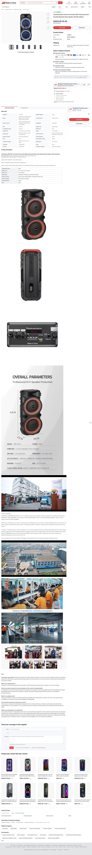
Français (28, 846)
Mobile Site (75, 845)
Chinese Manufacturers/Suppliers (30, 845)
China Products (19, 845)
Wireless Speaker (23, 828)
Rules (90, 7)
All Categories (6, 7)
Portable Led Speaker (47, 828)
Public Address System (6, 815)
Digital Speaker (14, 828)
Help (67, 7)
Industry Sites (54, 845)
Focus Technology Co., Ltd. (37, 849)
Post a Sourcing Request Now (39, 747)
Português (23, 846)
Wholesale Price (48, 845)
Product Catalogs (20, 813)
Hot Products (13, 845)
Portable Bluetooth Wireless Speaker (73, 835)
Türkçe (72, 846)
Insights (80, 845)
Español (18, 846)
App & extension (74, 7)
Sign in (89, 3)
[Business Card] (88, 114)
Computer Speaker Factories (8, 835)
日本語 (61, 846)
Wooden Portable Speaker (60, 828)
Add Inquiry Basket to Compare (26, 52)
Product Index (69, 845)
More (2, 840)
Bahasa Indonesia (83, 846)
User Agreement (53, 849)
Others (69, 815)
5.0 (74, 110)
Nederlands (48, 846)
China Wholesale (40, 845)
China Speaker (43, 835)
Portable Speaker (26, 9)
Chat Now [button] (82, 27)
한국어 (57, 846)
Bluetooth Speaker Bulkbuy (53, 838)
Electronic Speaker (21, 835)
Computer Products (8, 9)
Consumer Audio (49, 815)
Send (12, 747)
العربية (53, 846)
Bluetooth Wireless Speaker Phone (56, 835)
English (14, 846)
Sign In (55, 101)
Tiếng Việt (77, 846)
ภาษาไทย (68, 846)
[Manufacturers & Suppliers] (8, 2)
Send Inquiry (62, 27)
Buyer (60, 7)
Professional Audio (28, 815)
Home (2, 9)
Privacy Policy (66, 849)
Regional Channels (62, 845)
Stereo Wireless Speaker (40, 838)
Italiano (39, 846)
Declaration (60, 849)
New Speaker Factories (32, 835)
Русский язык (34, 846)
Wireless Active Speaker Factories (9, 838)
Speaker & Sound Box (17, 9)
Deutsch (43, 846)
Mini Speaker (5, 828)
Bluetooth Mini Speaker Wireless (25, 838)
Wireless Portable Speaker (34, 828)
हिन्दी (64, 846)
